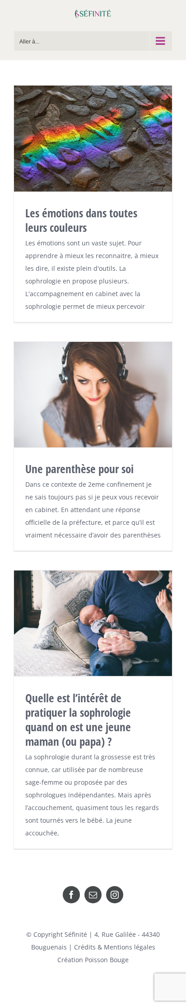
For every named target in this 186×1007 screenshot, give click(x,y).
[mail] (93, 894)
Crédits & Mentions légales (114, 947)
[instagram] (114, 894)
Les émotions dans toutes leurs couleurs (81, 220)
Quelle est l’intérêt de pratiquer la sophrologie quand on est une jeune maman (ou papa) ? (78, 719)
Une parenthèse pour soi (79, 468)
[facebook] (71, 894)
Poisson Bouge (107, 959)
